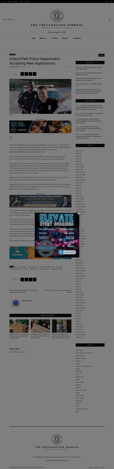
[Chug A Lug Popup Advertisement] (57, 257)
